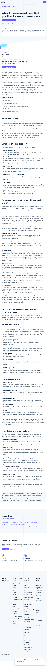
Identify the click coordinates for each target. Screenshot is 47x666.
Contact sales (13, 549)
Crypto (14, 594)
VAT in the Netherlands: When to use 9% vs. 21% (14, 524)
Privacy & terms (39, 590)
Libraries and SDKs (28, 647)
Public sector (27, 621)
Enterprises (26, 580)
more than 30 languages (18, 458)
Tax (14, 620)
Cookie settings (39, 600)
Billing (14, 585)
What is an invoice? (6, 54)
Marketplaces (27, 595)
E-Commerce (27, 587)
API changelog (27, 645)
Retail (25, 623)
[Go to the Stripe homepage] (3, 578)
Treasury (15, 623)
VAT (8, 187)
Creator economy (28, 604)
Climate (14, 590)
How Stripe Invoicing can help (8, 63)
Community (38, 585)
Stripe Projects (27, 649)
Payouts (15, 613)
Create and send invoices (8, 20)
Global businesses (28, 592)
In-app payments (28, 594)
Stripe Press (38, 612)
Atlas (14, 582)
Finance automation (28, 590)
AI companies (27, 602)
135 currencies (35, 458)
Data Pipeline (16, 595)
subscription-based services (22, 265)
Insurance (26, 612)
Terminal (15, 621)
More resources (6, 6)
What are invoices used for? (8, 56)
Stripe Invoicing (6, 434)
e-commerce (6, 241)
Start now (5, 549)
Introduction (5, 52)
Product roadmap (39, 607)
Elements (15, 597)
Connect (15, 592)
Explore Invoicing (6, 564)
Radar (14, 614)
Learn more (4, 34)
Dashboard (6, 451)
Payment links (16, 609)
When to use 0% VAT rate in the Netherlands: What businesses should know (20, 522)
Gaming (26, 608)
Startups (26, 582)
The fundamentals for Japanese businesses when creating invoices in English (20, 526)
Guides (37, 580)
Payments (15, 611)
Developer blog (27, 651)
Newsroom (38, 610)
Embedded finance (28, 589)
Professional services (29, 619)
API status (26, 644)
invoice (5, 122)
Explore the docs (28, 564)
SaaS (25, 601)
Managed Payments (17, 608)
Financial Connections (17, 599)
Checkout (15, 589)
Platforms (26, 599)
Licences (38, 596)
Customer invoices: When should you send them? (13, 59)
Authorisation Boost (17, 583)
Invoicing (14, 6)
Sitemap (37, 598)
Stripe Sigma (16, 618)
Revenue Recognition (17, 616)
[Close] (44, 659)
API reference (27, 642)
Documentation (27, 640)
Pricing (14, 580)
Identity (15, 601)
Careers (37, 608)
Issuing (14, 604)
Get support (38, 618)
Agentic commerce (28, 583)
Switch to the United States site (23, 663)
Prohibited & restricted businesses (38, 594)
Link (14, 606)
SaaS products (38, 265)
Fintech (26, 606)
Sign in (37, 625)
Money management (28, 597)
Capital (14, 587)
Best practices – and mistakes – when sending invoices (14, 61)
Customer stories (39, 582)
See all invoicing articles (7, 518)
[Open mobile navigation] (44, 2)
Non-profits (26, 617)
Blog (37, 583)
